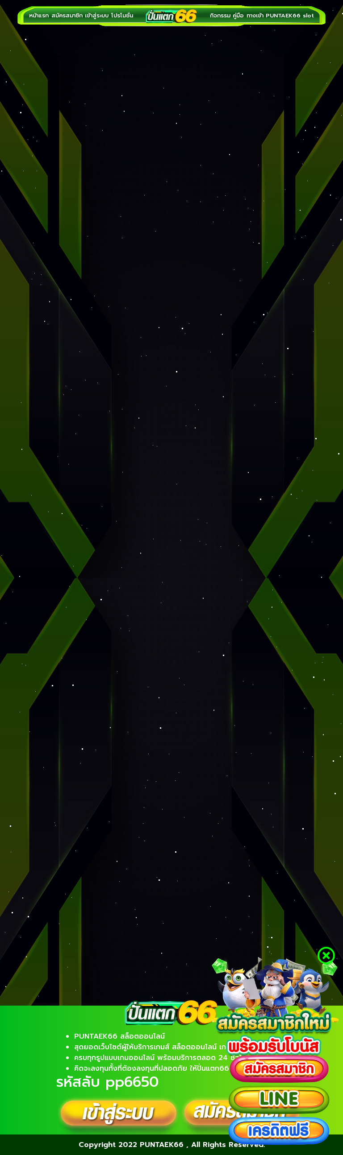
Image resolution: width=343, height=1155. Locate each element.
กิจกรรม (220, 15)
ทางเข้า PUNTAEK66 (274, 15)
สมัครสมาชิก (67, 15)
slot (308, 15)
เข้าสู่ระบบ (97, 15)
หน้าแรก (39, 15)
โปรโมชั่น (122, 15)
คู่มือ (238, 15)
